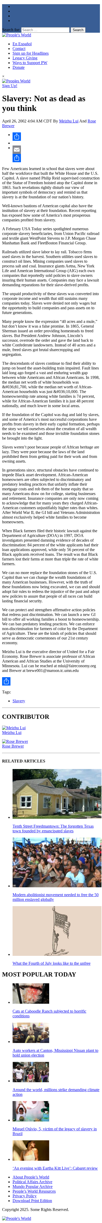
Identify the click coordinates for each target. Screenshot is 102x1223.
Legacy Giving (25, 58)
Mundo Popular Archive (33, 1186)
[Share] (56, 136)
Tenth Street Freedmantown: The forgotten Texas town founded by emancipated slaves (53, 828)
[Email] (56, 149)
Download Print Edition (32, 1200)
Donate (19, 67)
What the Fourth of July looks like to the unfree (51, 963)
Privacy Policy (25, 1196)
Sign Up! (9, 85)
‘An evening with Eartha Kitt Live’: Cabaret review (55, 1168)
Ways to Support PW (30, 62)
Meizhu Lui (68, 121)
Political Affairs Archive (32, 1182)
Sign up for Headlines (31, 53)
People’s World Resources (34, 1191)
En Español (22, 44)
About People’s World (31, 1177)
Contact (19, 48)
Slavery (19, 701)
